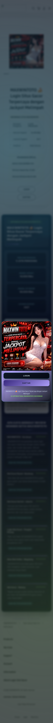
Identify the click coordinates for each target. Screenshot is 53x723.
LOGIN (26, 376)
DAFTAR (26, 383)
